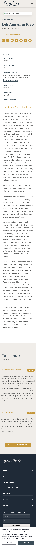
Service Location (10, 80)
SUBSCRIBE (16, 525)
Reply (31, 370)
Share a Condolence (18, 445)
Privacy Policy (19, 538)
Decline (9, 542)
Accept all (25, 542)
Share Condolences (11, 34)
